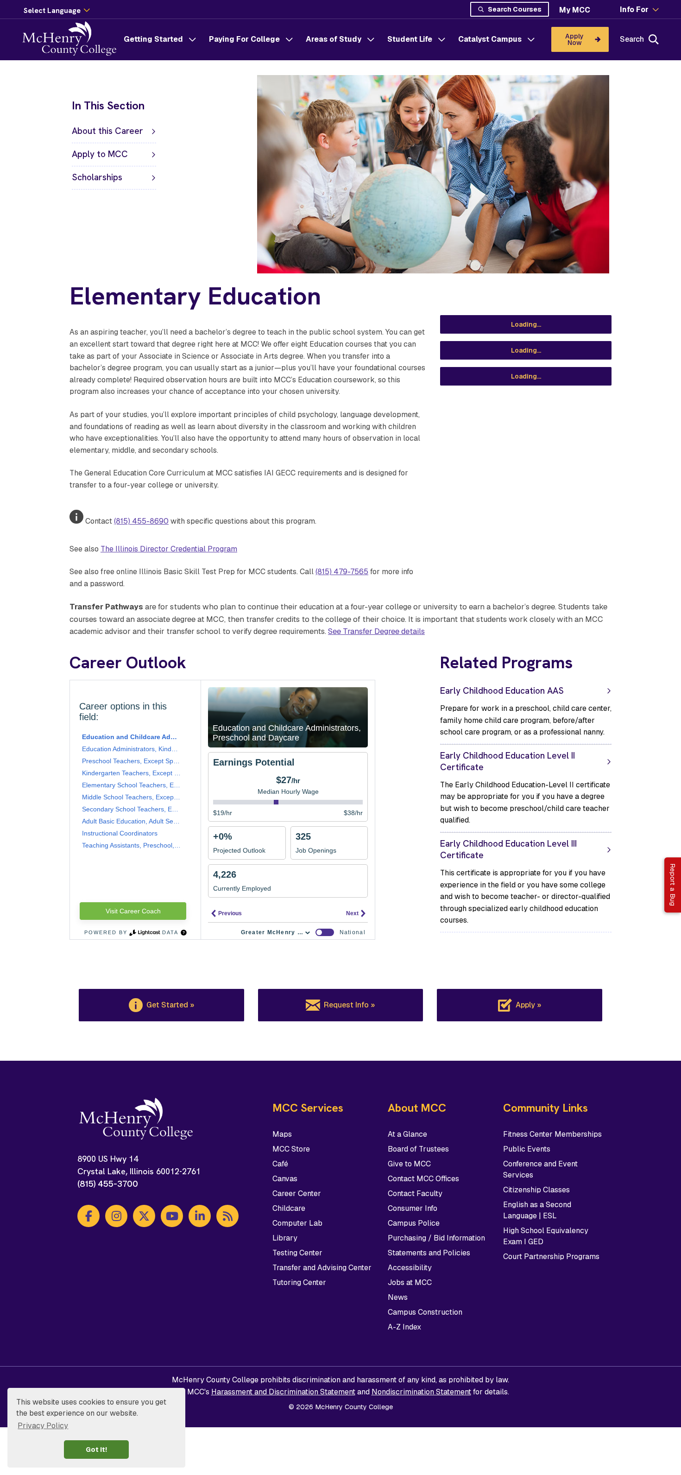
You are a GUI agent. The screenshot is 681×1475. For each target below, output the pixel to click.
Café (280, 1164)
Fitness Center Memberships (552, 1134)
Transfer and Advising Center (322, 1267)
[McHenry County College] (73, 39)
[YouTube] (172, 1216)
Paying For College (244, 39)
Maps (282, 1134)
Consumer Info (412, 1208)
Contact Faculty (415, 1193)
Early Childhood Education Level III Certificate (508, 849)
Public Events (526, 1149)
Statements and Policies (429, 1253)
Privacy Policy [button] (43, 1426)
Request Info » (349, 1005)
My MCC (574, 10)
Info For (634, 9)
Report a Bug (672, 885)
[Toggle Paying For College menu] (289, 39)
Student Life (409, 39)
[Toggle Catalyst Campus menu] (530, 39)
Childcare (288, 1208)
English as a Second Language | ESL (537, 1210)
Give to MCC (409, 1164)
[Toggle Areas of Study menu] (370, 39)
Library (284, 1238)
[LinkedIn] (200, 1216)
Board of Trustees (418, 1149)
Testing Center (297, 1253)
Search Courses (515, 9)
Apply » (528, 1005)
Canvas (284, 1179)
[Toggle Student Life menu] (441, 39)
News (398, 1297)
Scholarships (97, 177)
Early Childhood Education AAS (502, 690)
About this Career (107, 131)
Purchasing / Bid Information (436, 1238)
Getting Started (153, 39)
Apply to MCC (100, 154)
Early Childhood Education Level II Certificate (507, 761)
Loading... (526, 324)
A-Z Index (404, 1327)
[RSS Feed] (227, 1216)
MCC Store (291, 1149)
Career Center (296, 1193)
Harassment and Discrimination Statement (283, 1392)
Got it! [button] (96, 1449)
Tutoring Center (299, 1282)
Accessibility (410, 1267)
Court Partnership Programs (551, 1256)
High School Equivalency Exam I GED (545, 1236)
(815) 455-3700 (107, 1183)
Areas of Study (333, 39)
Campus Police (414, 1223)
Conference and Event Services (540, 1169)
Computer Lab (297, 1223)
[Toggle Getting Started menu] (192, 39)
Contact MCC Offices (423, 1179)
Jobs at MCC (410, 1282)
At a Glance (407, 1134)
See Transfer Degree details (376, 631)
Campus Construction (425, 1312)
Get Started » (170, 1005)
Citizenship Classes (536, 1190)
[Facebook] (88, 1216)
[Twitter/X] (144, 1216)
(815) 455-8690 (141, 521)
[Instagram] (116, 1216)
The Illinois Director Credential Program (169, 549)
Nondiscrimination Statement (421, 1392)
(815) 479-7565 (341, 571)
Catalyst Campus (490, 39)
